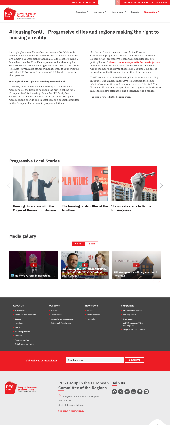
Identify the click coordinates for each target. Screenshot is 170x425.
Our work (99, 11)
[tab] (78, 244)
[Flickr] (90, 2)
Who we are (20, 310)
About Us (18, 305)
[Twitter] (83, 2)
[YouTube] (87, 2)
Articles (90, 310)
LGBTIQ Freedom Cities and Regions (133, 324)
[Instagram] (93, 2)
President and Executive (25, 314)
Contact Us (161, 2)
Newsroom (118, 11)
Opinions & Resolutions (61, 323)
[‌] (114, 391)
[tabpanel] (85, 267)
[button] (161, 185)
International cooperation (62, 319)
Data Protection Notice (25, 344)
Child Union (128, 319)
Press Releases (93, 314)
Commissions (57, 314)
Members (19, 323)
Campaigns (150, 11)
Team (17, 327)
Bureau (18, 319)
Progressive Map (22, 340)
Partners (18, 335)
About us (81, 11)
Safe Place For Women (132, 310)
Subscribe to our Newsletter (138, 2)
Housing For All (129, 314)
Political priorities (22, 331)
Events (135, 11)
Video (78, 243)
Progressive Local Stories (134, 329)
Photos (91, 243)
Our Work (54, 305)
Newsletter (91, 319)
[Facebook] (80, 2)
